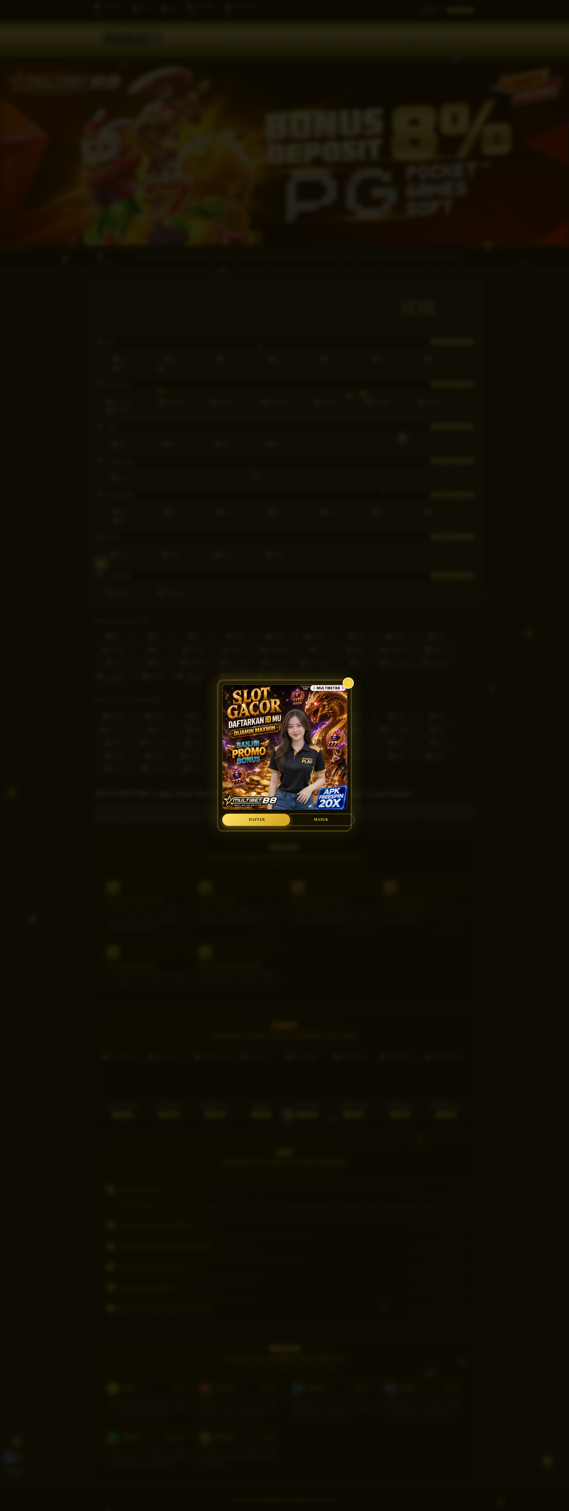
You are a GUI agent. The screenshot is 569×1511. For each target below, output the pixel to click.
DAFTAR (257, 820)
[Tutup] (348, 683)
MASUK (321, 820)
